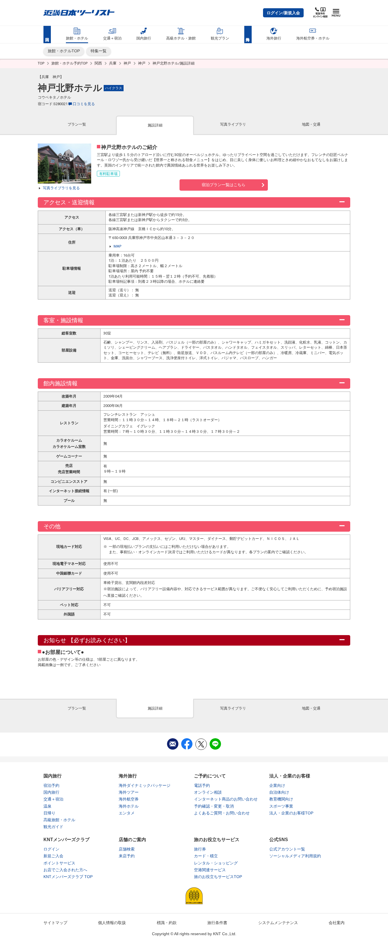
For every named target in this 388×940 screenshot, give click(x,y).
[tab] (77, 125)
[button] (283, 12)
